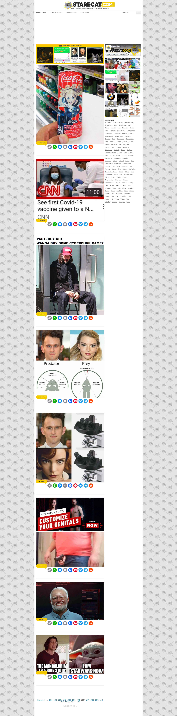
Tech (112, 193)
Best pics (125, 128)
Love (130, 166)
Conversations (119, 136)
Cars (106, 130)
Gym (106, 155)
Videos (123, 199)
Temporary (119, 193)
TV (112, 199)
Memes (114, 169)
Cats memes (121, 130)
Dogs (106, 141)
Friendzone (108, 150)
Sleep (124, 188)
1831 (60, 700)
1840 (101, 700)
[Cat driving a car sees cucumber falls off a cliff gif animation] (123, 99)
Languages (117, 163)
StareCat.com (41, 12)
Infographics (117, 158)
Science (117, 185)
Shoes (129, 185)
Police (113, 177)
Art (129, 125)
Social (107, 191)
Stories (131, 191)
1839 (96, 700)
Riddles (124, 183)
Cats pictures (131, 130)
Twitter (117, 199)
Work (128, 202)
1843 (71, 701)
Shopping (108, 188)
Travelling (123, 196)
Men (119, 169)
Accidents (108, 122)
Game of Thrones (110, 152)
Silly (119, 188)
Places (107, 177)
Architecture (123, 125)
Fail (120, 144)
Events (131, 141)
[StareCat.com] (88, 5)
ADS (114, 122)
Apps (115, 125)
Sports (113, 191)
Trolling (107, 199)
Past (120, 174)
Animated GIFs (129, 122)
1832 (64, 700)
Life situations (127, 163)
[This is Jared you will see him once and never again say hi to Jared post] (111, 111)
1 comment (42, 220)
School (111, 185)
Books (132, 128)
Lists (113, 166)
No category (109, 174)
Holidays (130, 155)
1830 (55, 700)
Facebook (114, 144)
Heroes (124, 155)
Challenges (108, 133)
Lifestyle (107, 166)
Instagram (108, 161)
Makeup (107, 169)
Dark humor (120, 139)
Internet (121, 161)
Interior (115, 161)
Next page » (70, 705)
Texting (107, 196)
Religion (117, 183)
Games (120, 152)
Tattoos (107, 193)
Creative (107, 139)
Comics (131, 133)
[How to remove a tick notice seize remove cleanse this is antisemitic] (134, 111)
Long (118, 166)
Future (123, 150)
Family (107, 147)
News (132, 172)
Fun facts (116, 150)
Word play (122, 202)
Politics (119, 177)
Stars (126, 191)
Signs (114, 188)
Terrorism (127, 193)
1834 (73, 700)
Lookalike (124, 166)
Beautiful (113, 128)
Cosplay (128, 136)
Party (116, 174)
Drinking (112, 141)
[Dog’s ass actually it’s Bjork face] (123, 75)
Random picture (56, 12)
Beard (107, 128)
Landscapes (109, 163)
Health (118, 155)
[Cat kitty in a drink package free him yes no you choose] (111, 63)
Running (130, 183)
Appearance (108, 125)
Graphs (131, 152)
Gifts (125, 152)
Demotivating (130, 139)
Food (112, 147)
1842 (66, 701)
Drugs (119, 141)
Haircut (112, 155)
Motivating (132, 169)
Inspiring (125, 158)
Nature (127, 172)
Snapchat (130, 188)
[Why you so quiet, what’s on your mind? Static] (123, 111)
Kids (132, 161)
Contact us (85, 12)
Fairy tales (126, 144)
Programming (109, 180)
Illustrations (108, 158)
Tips (112, 196)
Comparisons (109, 136)
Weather (107, 202)
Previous (40, 700)
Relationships (109, 183)
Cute (113, 139)
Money (125, 169)
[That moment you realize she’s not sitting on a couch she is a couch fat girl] (123, 87)
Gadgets (129, 150)
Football (118, 147)
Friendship (126, 147)
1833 (69, 700)
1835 (78, 700)
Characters (117, 133)
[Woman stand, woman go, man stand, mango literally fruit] (134, 99)
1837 (87, 700)
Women (114, 202)
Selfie (123, 185)
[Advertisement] (88, 29)
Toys (117, 196)
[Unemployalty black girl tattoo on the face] (111, 87)
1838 (92, 700)
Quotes (125, 180)
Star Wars (120, 191)
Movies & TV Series (111, 172)
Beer (119, 128)
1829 (50, 700)
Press (124, 177)
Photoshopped (128, 174)
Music (121, 172)
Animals (120, 122)
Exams (107, 144)
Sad (106, 185)
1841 (62, 701)
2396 (78, 701)
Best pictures (72, 12)
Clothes (124, 133)
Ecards (125, 141)
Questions (118, 180)
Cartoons (113, 130)
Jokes (127, 161)
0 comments (42, 142)
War (128, 199)
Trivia (129, 196)
